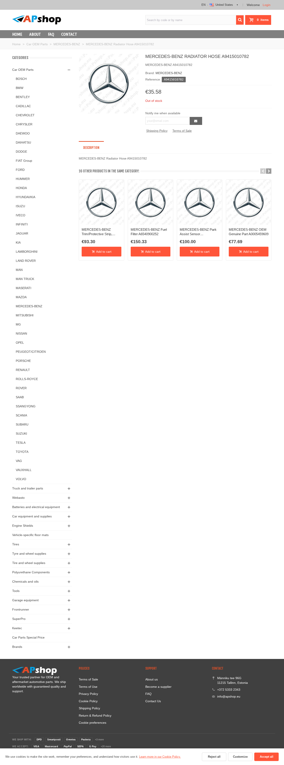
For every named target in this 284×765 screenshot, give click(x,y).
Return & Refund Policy (95, 715)
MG (18, 324)
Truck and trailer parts (27, 488)
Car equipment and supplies (32, 516)
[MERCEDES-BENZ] (109, 83)
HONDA (21, 188)
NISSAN (21, 333)
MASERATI (23, 288)
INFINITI (22, 224)
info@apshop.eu (228, 696)
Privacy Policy (88, 694)
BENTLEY (23, 97)
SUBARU (22, 424)
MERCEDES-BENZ (29, 306)
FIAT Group (24, 160)
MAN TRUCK (25, 279)
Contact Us (153, 701)
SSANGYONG (26, 406)
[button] (263, 171)
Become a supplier (158, 686)
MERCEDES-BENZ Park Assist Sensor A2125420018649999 (198, 232)
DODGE (21, 151)
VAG (19, 461)
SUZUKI (21, 433)
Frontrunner (20, 609)
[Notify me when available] (196, 121)
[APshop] (36, 20)
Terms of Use (88, 686)
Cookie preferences (92, 722)
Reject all (214, 756)
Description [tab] (91, 148)
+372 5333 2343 (228, 689)
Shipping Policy (157, 130)
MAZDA (21, 297)
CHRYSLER (24, 124)
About (35, 34)
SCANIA (21, 415)
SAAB (20, 397)
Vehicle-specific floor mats (30, 535)
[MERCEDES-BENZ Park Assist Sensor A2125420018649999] (199, 202)
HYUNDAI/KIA (25, 197)
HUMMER (23, 179)
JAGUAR (22, 233)
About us (151, 679)
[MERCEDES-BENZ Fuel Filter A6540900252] (150, 202)
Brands (17, 647)
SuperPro (19, 619)
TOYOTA (22, 451)
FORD (20, 170)
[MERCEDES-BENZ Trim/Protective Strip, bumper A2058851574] (101, 202)
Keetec (17, 628)
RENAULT (23, 370)
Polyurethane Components (31, 572)
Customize (240, 756)
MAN (19, 270)
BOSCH (21, 79)
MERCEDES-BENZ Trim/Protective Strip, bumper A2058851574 (98, 232)
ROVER (21, 388)
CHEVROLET (25, 115)
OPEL (20, 342)
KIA (18, 242)
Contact (69, 34)
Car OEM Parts (23, 69)
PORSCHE (23, 361)
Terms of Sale (182, 130)
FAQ (51, 34)
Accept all (266, 756)
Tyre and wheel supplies (29, 553)
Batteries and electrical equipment (36, 507)
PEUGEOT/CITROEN (31, 351)
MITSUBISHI (25, 315)
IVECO (20, 215)
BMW (19, 88)
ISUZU (20, 206)
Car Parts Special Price (28, 637)
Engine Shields (22, 525)
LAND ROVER (26, 260)
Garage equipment (25, 600)
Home (17, 34)
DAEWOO (23, 133)
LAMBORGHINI (26, 251)
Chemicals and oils (25, 581)
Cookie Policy (88, 701)
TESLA (21, 442)
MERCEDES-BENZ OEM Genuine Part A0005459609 (248, 232)
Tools (16, 591)
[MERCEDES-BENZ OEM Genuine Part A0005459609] (248, 202)
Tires (15, 544)
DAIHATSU (23, 142)
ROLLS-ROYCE (27, 379)
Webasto (18, 497)
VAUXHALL (24, 470)
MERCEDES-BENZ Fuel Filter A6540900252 (149, 232)
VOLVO (21, 479)
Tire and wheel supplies (28, 563)
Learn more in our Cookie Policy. (160, 756)
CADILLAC (23, 106)
